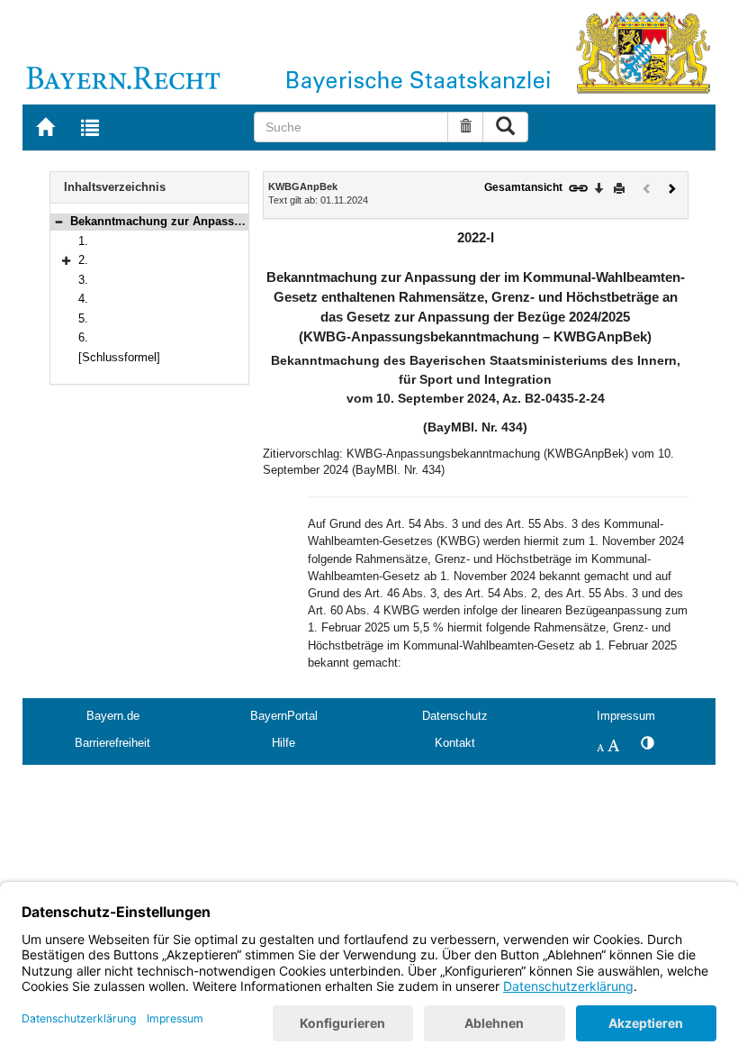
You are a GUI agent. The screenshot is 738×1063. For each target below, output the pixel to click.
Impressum (626, 715)
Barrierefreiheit (112, 743)
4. (83, 298)
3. (83, 279)
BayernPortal (284, 715)
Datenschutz (455, 715)
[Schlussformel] (119, 357)
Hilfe (283, 743)
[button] (58, 221)
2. (83, 260)
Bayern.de (113, 715)
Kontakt (455, 743)
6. (83, 337)
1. (83, 241)
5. (83, 318)
